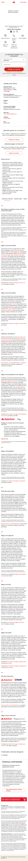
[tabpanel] (14, 103)
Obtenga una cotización (14, 69)
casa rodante (20, 337)
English (2, 2)
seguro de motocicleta (11, 308)
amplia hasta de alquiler (13, 255)
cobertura (19, 253)
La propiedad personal (19, 387)
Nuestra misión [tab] (18, 198)
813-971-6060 (7, 118)
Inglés (5, 101)
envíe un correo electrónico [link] (12, 705)
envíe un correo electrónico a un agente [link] (15, 362)
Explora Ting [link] (4, 438)
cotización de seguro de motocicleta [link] (17, 323)
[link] (22, 37)
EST (14, 106)
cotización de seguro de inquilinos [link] (16, 480)
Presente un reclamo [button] (14, 139)
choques (3, 255)
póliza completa (24, 825)
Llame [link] (2, 362)
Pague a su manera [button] (14, 153)
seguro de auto (12, 304)
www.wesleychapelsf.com (10, 114)
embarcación (19, 338)
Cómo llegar (7, 91)
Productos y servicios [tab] (7, 198)
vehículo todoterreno (6, 340)
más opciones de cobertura (12, 309)
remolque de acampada (7, 338)
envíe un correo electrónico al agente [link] (14, 523)
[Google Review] (14, 31)
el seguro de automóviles (15, 250)
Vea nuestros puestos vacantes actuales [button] (14, 790)
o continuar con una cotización (14, 71)
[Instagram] (17, 31)
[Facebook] (11, 31)
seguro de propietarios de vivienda (10, 380)
